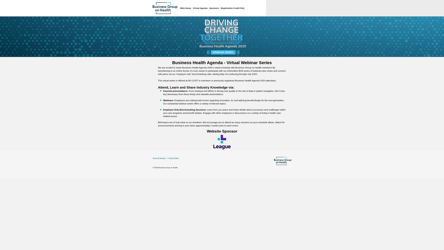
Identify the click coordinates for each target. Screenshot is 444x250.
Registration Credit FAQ (232, 8)
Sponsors (214, 8)
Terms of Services (159, 158)
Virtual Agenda (200, 8)
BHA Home (185, 8)
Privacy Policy (174, 158)
